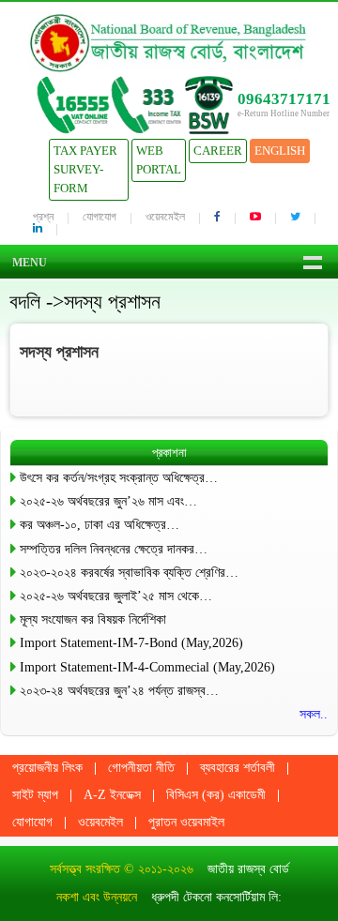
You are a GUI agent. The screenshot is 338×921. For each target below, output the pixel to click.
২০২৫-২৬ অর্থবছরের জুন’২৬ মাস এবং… (108, 501)
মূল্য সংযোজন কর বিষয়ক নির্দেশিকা (93, 619)
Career (217, 150)
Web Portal (158, 159)
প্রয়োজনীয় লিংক (47, 768)
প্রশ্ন (43, 216)
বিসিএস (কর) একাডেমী (216, 795)
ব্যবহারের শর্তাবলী (237, 768)
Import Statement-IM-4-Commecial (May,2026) (147, 667)
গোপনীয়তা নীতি (141, 768)
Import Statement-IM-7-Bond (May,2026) (131, 643)
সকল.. (314, 714)
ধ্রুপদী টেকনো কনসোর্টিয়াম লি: (216, 897)
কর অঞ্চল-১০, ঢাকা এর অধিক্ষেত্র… (99, 525)
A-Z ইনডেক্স (112, 795)
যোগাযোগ (99, 216)
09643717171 (284, 99)
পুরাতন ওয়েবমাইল (186, 822)
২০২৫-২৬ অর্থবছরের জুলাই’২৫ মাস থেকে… (116, 596)
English (279, 150)
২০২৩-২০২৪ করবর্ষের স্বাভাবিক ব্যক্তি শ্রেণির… (129, 573)
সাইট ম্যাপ (35, 795)
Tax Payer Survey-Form (85, 169)
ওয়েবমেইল (165, 216)
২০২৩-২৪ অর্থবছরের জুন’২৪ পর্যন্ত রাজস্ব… (119, 691)
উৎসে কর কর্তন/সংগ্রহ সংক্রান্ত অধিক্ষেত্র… (119, 478)
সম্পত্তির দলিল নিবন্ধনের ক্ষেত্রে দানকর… (113, 549)
